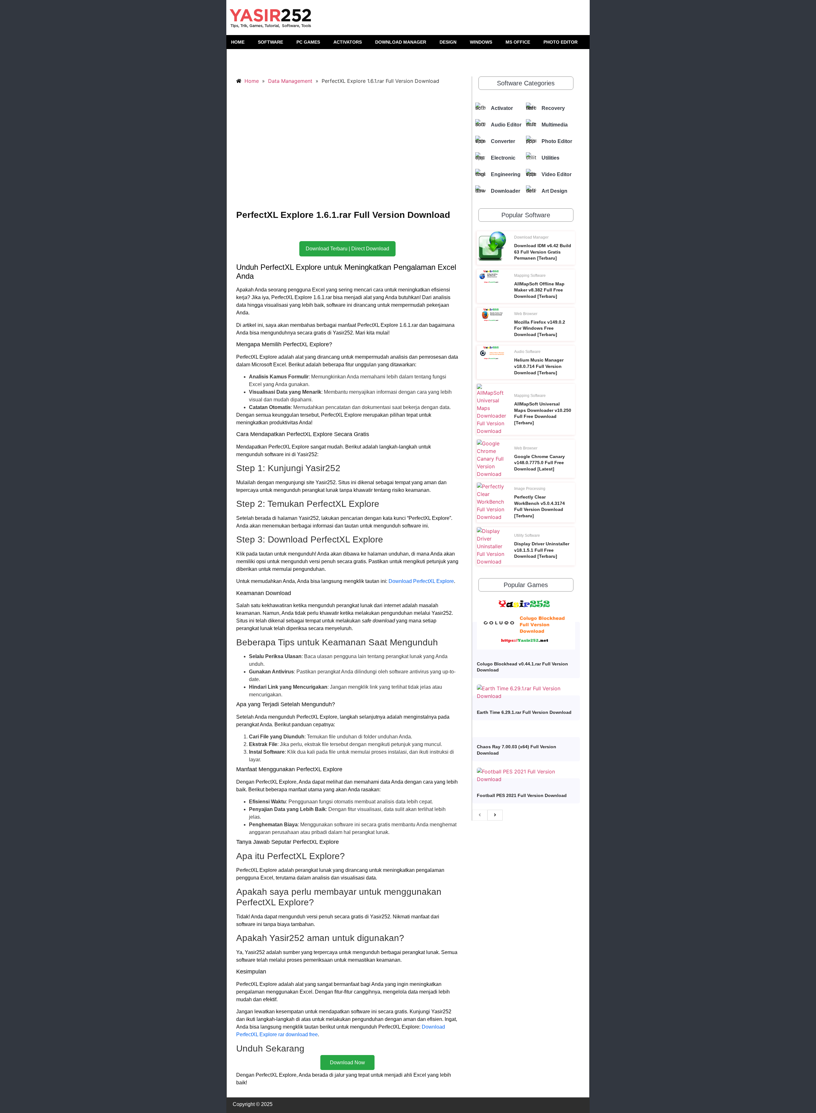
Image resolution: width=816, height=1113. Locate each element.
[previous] (479, 815)
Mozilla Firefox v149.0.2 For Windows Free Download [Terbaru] (539, 328)
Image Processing (529, 488)
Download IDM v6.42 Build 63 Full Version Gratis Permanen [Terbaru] (542, 252)
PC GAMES (308, 42)
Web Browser (525, 314)
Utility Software (527, 535)
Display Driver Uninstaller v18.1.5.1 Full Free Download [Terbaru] (541, 550)
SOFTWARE (270, 42)
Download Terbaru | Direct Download (347, 248)
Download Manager (531, 237)
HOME (237, 42)
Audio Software (527, 351)
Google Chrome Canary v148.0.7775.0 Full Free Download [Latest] (539, 462)
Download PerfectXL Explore (421, 581)
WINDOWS (481, 42)
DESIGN (448, 42)
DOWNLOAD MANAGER (400, 42)
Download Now (347, 1062)
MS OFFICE (518, 42)
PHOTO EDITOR (560, 42)
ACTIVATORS (347, 42)
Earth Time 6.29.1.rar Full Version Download (524, 712)
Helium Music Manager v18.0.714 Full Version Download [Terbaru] (539, 366)
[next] (495, 815)
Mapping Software (530, 275)
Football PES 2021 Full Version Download (522, 795)
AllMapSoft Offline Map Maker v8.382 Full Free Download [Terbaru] (539, 290)
